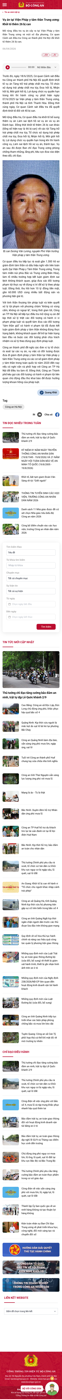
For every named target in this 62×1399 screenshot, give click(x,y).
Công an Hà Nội (13, 406)
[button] (31, 552)
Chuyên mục (12, 572)
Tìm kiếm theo (14, 546)
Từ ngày (10, 598)
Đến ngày (11, 611)
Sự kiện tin (12, 585)
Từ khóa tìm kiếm (15, 559)
